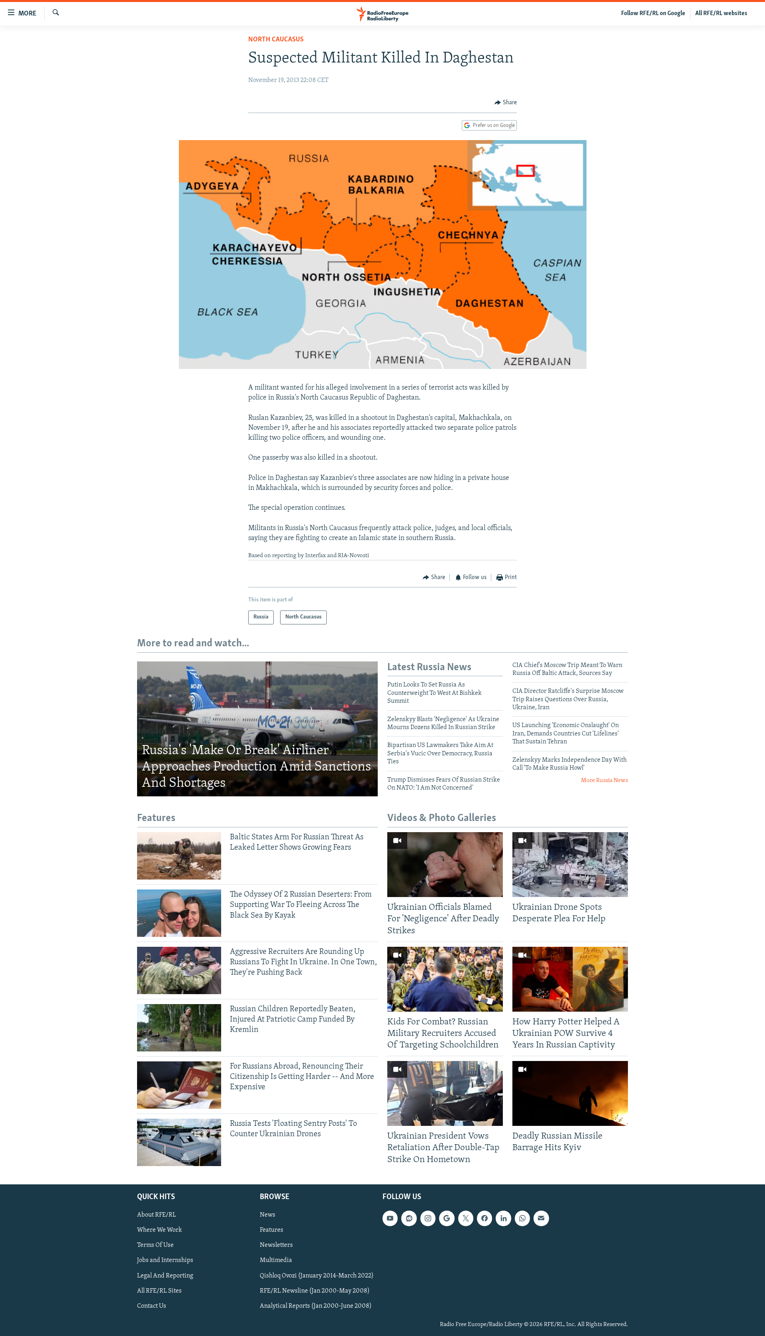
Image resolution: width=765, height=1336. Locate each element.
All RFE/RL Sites (159, 1290)
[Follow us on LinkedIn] (503, 1218)
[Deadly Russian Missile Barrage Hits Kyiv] (570, 1093)
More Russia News (604, 781)
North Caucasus (276, 39)
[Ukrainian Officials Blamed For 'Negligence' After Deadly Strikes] (445, 864)
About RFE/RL (156, 1215)
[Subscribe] (541, 1218)
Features (271, 1230)
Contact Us (151, 1306)
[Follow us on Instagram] (427, 1218)
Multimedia (276, 1260)
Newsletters (276, 1245)
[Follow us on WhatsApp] (522, 1218)
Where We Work (159, 1230)
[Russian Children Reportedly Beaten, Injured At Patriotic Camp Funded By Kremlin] (179, 1027)
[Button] (505, 103)
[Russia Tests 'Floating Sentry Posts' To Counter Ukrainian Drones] (179, 1142)
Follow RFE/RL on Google (653, 13)
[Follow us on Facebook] (484, 1218)
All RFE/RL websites (721, 13)
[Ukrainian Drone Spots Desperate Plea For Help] (570, 864)
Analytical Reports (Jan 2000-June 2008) (316, 1306)
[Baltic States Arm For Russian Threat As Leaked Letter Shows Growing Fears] (179, 856)
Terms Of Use (155, 1245)
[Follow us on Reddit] (408, 1218)
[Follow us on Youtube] (390, 1218)
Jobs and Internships (165, 1260)
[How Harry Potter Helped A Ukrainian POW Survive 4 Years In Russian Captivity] (570, 979)
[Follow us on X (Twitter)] (465, 1218)
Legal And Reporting (165, 1275)
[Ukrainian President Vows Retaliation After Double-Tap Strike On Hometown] (445, 1093)
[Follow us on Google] (446, 1218)
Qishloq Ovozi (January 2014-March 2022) (317, 1275)
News (267, 1215)
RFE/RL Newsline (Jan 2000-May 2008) (315, 1290)
